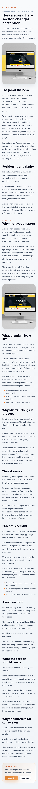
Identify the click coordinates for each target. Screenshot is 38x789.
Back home (25, 778)
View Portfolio (11, 778)
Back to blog (9, 7)
